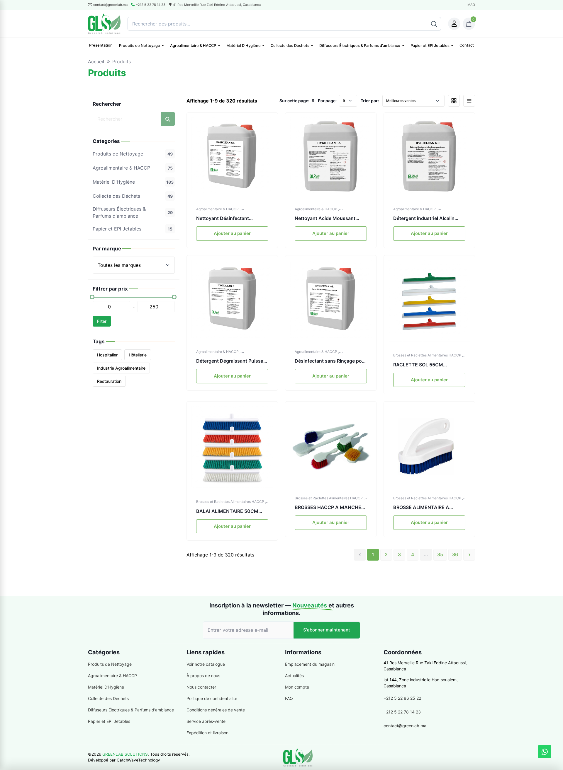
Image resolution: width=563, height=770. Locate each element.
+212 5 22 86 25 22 (402, 698)
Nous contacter (201, 686)
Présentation (101, 45)
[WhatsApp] (544, 751)
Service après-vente (205, 721)
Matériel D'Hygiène (244, 46)
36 (455, 554)
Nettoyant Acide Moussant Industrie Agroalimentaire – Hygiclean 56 (325, 218)
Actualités (294, 675)
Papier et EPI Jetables (430, 46)
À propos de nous (203, 675)
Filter (101, 321)
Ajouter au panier (232, 233)
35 (440, 554)
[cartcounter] (469, 24)
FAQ (289, 698)
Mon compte (297, 686)
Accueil (96, 61)
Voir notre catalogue (205, 664)
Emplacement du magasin (310, 664)
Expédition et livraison (207, 732)
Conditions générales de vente (215, 709)
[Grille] (454, 101)
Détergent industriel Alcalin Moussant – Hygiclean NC (424, 218)
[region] (133, 185)
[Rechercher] (434, 23)
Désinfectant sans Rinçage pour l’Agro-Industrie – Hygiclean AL (331, 361)
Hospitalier (107, 354)
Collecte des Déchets (290, 46)
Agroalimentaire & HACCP (193, 46)
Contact (466, 45)
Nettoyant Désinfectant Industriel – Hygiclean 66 (223, 218)
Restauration (109, 381)
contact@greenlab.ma (405, 725)
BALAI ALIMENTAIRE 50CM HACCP (227, 511)
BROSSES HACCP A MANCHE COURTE (328, 507)
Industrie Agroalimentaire (121, 368)
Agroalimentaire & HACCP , (218, 209)
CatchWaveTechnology (138, 760)
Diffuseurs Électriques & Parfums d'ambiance (360, 46)
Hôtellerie (138, 354)
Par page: (327, 100)
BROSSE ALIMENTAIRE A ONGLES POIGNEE (421, 507)
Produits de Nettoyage (140, 46)
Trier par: (370, 100)
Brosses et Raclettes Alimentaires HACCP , (428, 355)
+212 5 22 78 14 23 (150, 5)
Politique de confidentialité (211, 698)
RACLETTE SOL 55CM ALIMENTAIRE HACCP (418, 365)
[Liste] (469, 101)
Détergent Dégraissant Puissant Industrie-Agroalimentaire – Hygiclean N (232, 361)
